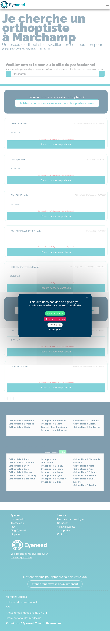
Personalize (55, 324)
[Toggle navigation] (107, 5)
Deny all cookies (56, 319)
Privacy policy (55, 329)
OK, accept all (56, 313)
